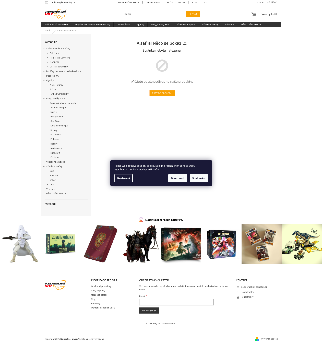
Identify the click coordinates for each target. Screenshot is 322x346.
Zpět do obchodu (162, 93)
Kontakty (95, 303)
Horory (54, 144)
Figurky (50, 80)
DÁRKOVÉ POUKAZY (56, 193)
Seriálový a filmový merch (63, 103)
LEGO (52, 184)
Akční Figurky (56, 85)
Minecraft (55, 153)
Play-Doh (54, 175)
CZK (259, 2)
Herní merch (56, 148)
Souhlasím (198, 178)
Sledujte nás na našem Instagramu (164, 219)
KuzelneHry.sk (153, 323)
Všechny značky (54, 166)
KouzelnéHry (247, 292)
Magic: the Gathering (60, 57)
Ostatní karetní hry (59, 66)
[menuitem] (56, 24)
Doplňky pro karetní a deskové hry (63, 71)
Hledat (193, 14)
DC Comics (56, 134)
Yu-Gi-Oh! (54, 62)
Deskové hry (52, 76)
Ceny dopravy (153, 2)
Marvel (54, 112)
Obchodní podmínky (128, 2)
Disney (54, 130)
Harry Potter (57, 116)
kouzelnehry (247, 297)
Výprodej (50, 189)
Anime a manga (58, 107)
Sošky (53, 89)
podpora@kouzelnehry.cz (254, 287)
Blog (194, 2)
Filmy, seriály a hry (55, 98)
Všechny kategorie (55, 162)
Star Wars (55, 121)
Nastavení (123, 178)
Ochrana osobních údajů (103, 307)
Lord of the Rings (59, 125)
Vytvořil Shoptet (269, 339)
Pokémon (54, 53)
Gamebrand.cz (169, 323)
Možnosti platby (176, 2)
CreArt (53, 180)
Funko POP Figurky (59, 94)
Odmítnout (177, 178)
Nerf (52, 171)
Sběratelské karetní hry (58, 48)
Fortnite (55, 157)
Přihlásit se (149, 310)
